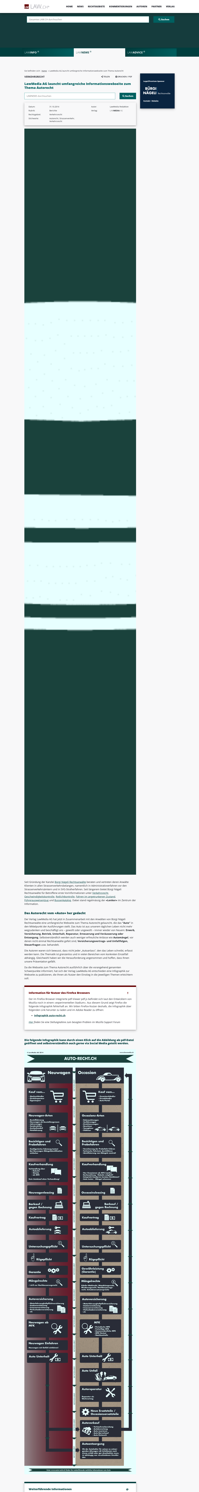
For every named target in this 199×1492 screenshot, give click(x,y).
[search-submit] (163, 19)
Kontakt (146, 101)
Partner (156, 6)
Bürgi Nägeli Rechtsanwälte (70, 882)
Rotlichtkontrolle (65, 896)
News (80, 6)
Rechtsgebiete (96, 6)
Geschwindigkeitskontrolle (39, 896)
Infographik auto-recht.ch (50, 1015)
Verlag (170, 6)
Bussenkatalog (62, 900)
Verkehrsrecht (100, 893)
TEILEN (106, 76)
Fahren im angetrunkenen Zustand (95, 896)
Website (155, 101)
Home (69, 6)
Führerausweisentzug (36, 900)
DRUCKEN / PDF (124, 76)
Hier (31, 1022)
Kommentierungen (120, 6)
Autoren (141, 6)
